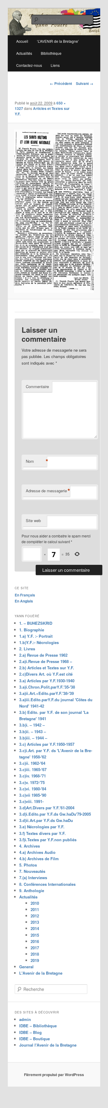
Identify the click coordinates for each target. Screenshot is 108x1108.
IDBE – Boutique (34, 1038)
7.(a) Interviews (33, 877)
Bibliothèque (51, 53)
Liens (55, 65)
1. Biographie (31, 630)
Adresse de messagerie (48, 491)
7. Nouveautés (32, 871)
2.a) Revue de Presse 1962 (43, 655)
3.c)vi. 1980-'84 (32, 789)
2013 (35, 922)
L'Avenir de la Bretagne (40, 973)
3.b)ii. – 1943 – (32, 731)
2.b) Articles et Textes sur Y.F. (46, 668)
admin (25, 1019)
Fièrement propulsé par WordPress (54, 1074)
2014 (35, 928)
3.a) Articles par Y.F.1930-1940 (46, 680)
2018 (35, 954)
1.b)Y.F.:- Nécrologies (39, 642)
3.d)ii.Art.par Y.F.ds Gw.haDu (46, 820)
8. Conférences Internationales (47, 884)
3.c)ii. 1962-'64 (32, 763)
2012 (35, 916)
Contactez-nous (29, 65)
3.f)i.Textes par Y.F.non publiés (47, 839)
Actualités (24, 53)
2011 (35, 909)
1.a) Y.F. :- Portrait (35, 636)
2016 (35, 941)
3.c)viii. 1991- (31, 801)
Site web (33, 520)
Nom (36, 461)
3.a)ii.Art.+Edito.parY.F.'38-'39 (46, 693)
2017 (35, 948)
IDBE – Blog (30, 1032)
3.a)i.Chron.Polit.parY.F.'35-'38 (47, 687)
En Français (25, 595)
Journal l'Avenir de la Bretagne (47, 1045)
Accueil (22, 41)
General (26, 967)
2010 (35, 903)
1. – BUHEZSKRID (35, 623)
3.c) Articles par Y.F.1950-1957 (46, 744)
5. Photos (28, 865)
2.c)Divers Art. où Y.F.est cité (46, 674)
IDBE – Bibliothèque (38, 1026)
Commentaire (37, 386)
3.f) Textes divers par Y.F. (42, 833)
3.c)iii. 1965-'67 (32, 769)
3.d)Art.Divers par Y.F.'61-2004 (46, 808)
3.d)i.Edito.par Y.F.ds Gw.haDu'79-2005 (55, 814)
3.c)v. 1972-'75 (32, 782)
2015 (35, 935)
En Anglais (24, 601)
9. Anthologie (31, 890)
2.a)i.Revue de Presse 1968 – (45, 661)
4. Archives (29, 846)
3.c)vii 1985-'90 (32, 795)
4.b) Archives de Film (39, 858)
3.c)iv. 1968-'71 (32, 776)
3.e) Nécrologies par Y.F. (41, 826)
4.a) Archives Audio (37, 852)
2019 (35, 960)
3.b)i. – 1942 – (32, 725)
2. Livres (27, 649)
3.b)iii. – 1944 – (33, 738)
